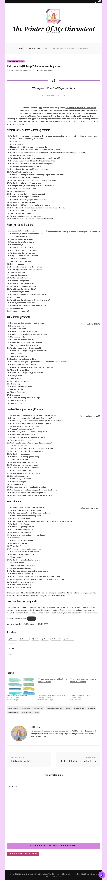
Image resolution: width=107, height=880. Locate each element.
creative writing (38, 708)
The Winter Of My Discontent (53, 28)
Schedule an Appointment (23, 854)
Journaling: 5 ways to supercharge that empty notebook (51, 696)
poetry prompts (13, 708)
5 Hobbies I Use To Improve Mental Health (80, 696)
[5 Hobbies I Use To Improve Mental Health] (84, 686)
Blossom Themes (90, 874)
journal (68, 708)
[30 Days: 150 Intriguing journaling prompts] (21, 686)
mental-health (26, 712)
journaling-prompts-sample (16, 618)
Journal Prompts (79, 708)
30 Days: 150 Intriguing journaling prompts (17, 696)
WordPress (58, 876)
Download (31, 618)
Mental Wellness (13, 712)
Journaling (91, 708)
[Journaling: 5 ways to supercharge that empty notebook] (53, 686)
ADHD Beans (13, 70)
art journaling (26, 708)
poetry (37, 712)
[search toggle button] (95, 2)
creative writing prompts (54, 708)
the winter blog (16, 61)
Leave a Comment (46, 70)
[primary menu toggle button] (54, 41)
